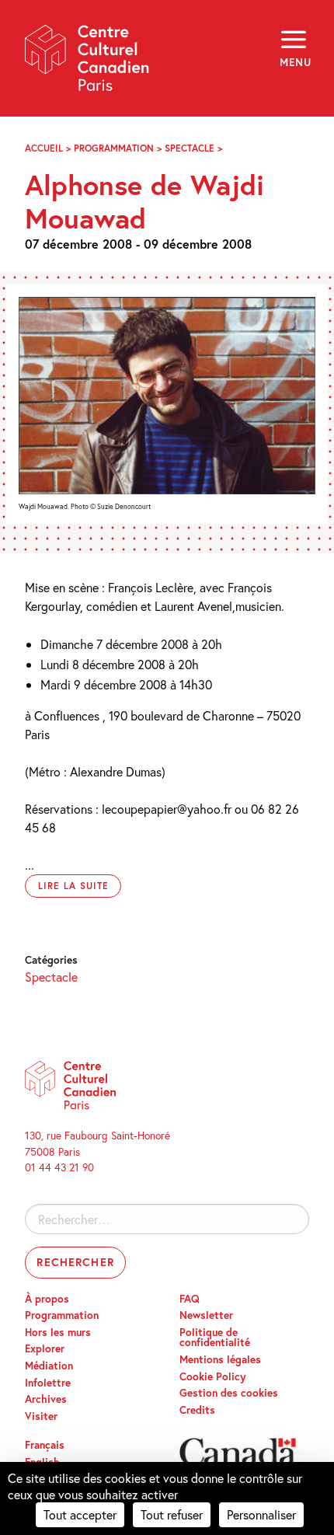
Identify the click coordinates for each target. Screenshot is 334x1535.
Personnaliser (261, 1514)
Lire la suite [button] (73, 885)
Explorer (44, 1348)
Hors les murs (58, 1332)
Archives (46, 1399)
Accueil (44, 148)
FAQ (189, 1299)
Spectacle (189, 148)
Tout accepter (80, 1514)
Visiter (41, 1416)
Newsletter (206, 1315)
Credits (197, 1410)
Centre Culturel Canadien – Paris (88, 63)
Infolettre (48, 1383)
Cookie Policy (212, 1376)
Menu (294, 62)
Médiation (49, 1366)
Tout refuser (172, 1514)
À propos (47, 1299)
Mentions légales (220, 1359)
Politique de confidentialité (214, 1337)
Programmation (114, 148)
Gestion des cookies (228, 1393)
